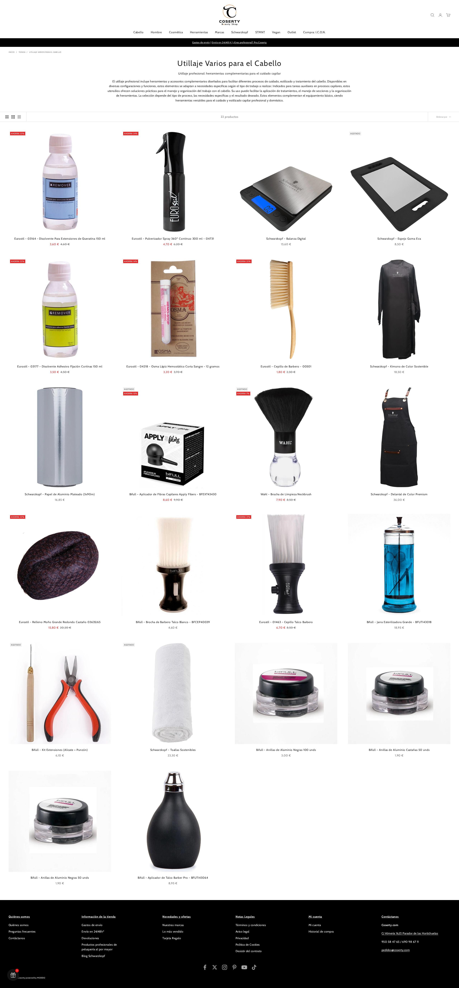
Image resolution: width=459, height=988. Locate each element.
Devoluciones (90, 938)
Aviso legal (242, 931)
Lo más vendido (172, 931)
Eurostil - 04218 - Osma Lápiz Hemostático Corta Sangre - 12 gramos (172, 366)
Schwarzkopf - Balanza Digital (286, 238)
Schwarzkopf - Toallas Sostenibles (173, 750)
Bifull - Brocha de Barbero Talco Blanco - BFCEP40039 (173, 622)
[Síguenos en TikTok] (254, 967)
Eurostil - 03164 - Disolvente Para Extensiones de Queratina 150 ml (59, 238)
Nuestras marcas (173, 925)
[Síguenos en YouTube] (244, 967)
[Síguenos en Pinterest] (234, 967)
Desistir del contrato (249, 951)
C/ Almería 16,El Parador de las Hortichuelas (410, 933)
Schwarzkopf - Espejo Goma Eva (399, 238)
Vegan (276, 32)
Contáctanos (17, 938)
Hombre (156, 32)
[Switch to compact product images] (19, 117)
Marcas (219, 32)
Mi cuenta (315, 925)
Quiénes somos (19, 925)
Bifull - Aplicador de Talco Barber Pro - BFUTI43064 (173, 877)
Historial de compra (321, 931)
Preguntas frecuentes (22, 931)
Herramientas (199, 32)
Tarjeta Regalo (171, 938)
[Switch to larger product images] (7, 117)
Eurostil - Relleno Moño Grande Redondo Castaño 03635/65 (60, 622)
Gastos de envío (201, 42)
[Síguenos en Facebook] (205, 967)
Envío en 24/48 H (222, 42)
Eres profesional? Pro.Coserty (250, 42)
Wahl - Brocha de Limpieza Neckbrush (286, 494)
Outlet (292, 32)
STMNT (260, 32)
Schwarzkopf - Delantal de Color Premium (399, 494)
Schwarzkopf (239, 32)
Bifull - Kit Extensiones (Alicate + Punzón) (60, 750)
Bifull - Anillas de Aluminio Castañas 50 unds (399, 750)
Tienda (22, 52)
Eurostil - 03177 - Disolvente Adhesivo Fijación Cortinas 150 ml (59, 366)
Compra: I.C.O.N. (314, 32)
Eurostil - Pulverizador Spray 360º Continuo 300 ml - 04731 (173, 238)
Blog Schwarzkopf (93, 956)
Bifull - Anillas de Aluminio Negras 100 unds (286, 750)
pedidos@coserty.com (396, 950)
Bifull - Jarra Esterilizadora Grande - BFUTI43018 (399, 622)
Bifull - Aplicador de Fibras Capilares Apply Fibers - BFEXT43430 (173, 494)
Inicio (12, 52)
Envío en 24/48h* (93, 931)
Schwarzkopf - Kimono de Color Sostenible (399, 366)
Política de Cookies (248, 944)
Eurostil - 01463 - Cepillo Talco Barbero (286, 622)
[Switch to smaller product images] (13, 117)
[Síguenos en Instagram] (224, 967)
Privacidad (242, 938)
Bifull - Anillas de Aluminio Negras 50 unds (60, 877)
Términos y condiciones (251, 925)
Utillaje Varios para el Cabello (45, 52)
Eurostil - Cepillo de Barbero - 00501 (286, 366)
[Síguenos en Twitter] (215, 967)
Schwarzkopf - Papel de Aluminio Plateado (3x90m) (60, 494)
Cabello (138, 32)
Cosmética (176, 32)
